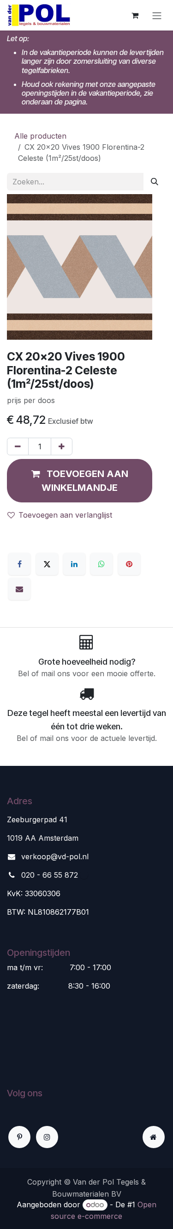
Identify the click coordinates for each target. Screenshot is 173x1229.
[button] (79, 480)
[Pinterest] (129, 564)
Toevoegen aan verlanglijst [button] (65, 515)
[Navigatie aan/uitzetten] (157, 15)
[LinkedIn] (74, 564)
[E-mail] (19, 589)
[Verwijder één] (18, 446)
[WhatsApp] (101, 564)
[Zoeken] (154, 181)
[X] (47, 564)
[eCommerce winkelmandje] (134, 15)
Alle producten (40, 136)
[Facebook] (19, 564)
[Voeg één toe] (61, 446)
